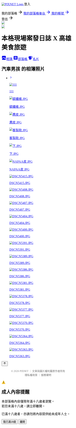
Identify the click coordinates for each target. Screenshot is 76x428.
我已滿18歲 (9, 421)
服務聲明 (46, 375)
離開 (22, 421)
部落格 (23, 59)
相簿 (9, 59)
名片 (36, 59)
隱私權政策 (31, 375)
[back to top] (5, 363)
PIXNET (24, 371)
